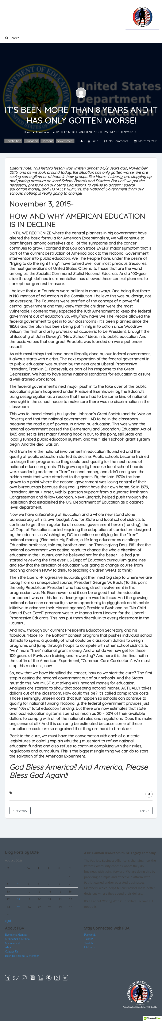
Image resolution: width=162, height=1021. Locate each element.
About (8, 947)
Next (143, 810)
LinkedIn (89, 947)
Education (31, 141)
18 (18, 899)
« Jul (8, 921)
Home (27, 132)
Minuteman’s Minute (17, 939)
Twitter (88, 939)
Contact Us (11, 951)
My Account (12, 943)
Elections (47, 141)
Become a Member (16, 934)
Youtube (89, 943)
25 (18, 907)
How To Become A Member (22, 956)
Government (65, 141)
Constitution (43, 132)
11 (18, 891)
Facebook (90, 934)
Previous (21, 810)
